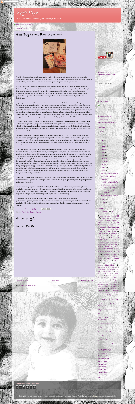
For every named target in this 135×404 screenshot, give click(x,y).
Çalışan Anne (113, 242)
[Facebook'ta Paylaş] (48, 209)
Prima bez (109, 282)
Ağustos (104, 158)
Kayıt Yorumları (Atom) (28, 285)
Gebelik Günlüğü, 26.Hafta (109, 182)
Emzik (99, 256)
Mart (103, 199)
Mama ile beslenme (111, 276)
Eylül (103, 155)
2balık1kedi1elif (102, 356)
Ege (117, 250)
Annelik (38, 212)
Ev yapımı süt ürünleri (104, 324)
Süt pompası (114, 286)
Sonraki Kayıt (22, 280)
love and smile (102, 369)
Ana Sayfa (54, 280)
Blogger (95, 396)
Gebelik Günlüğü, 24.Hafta (109, 196)
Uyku (106, 290)
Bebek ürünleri (113, 236)
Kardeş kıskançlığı (108, 271)
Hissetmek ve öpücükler (105, 332)
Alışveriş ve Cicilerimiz (108, 176)
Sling (106, 284)
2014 (101, 140)
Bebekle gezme (102, 238)
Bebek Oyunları (111, 231)
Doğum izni (108, 246)
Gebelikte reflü (109, 263)
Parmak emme (102, 280)
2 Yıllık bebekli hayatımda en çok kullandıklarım (108, 319)
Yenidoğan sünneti (111, 295)
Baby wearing (106, 218)
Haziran (104, 164)
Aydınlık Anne (102, 367)
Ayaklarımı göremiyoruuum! (109, 185)
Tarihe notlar (101, 288)
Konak (104, 273)
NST (105, 278)
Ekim (103, 152)
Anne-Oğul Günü (105, 216)
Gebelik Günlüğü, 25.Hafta (109, 188)
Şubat (103, 202)
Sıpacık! (100, 328)
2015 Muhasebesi (103, 314)
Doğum (99, 246)
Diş (116, 244)
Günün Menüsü (110, 265)
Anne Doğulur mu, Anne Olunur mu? (108, 192)
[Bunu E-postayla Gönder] (42, 209)
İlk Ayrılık (101, 336)
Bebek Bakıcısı (111, 220)
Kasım (104, 149)
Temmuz (104, 161)
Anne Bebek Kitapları (28, 212)
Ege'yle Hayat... (28, 13)
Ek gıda (106, 254)
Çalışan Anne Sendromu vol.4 (107, 310)
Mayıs (104, 167)
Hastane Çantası (101, 267)
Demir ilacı (110, 244)
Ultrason (100, 290)
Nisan (104, 170)
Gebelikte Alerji (106, 261)
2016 (101, 134)
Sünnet (113, 284)
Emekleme (114, 254)
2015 (101, 137)
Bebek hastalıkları (107, 229)
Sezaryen (100, 284)
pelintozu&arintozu (103, 359)
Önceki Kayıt (87, 280)
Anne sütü (116, 214)
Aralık (104, 146)
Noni (99, 377)
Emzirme (106, 256)
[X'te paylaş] (46, 209)
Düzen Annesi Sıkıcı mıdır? (106, 344)
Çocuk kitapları (101, 244)
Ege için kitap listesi (104, 340)
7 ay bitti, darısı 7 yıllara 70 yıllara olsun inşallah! (108, 305)
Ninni (99, 278)
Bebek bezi (114, 225)
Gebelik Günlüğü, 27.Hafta (109, 173)
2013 (101, 143)
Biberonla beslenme (105, 240)
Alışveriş (114, 212)
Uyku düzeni (115, 290)
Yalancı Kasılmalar (104, 292)
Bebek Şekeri (114, 233)
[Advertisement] (108, 37)
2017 (101, 131)
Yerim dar (104, 179)
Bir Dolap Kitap (102, 375)
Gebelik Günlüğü (112, 258)
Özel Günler (113, 278)
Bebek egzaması (102, 227)
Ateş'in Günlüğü (102, 353)
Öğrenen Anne (102, 364)
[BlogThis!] (44, 209)
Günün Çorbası (102, 361)
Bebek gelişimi (113, 227)
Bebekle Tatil (115, 238)
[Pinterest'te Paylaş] (50, 209)
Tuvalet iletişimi (113, 288)
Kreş (110, 273)
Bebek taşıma (101, 236)
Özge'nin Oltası (102, 372)
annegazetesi (104, 120)
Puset (115, 282)
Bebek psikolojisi (103, 234)
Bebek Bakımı (103, 222)
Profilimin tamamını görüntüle (107, 123)
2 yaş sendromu (103, 212)
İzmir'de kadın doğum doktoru (106, 269)
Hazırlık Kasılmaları (112, 267)
